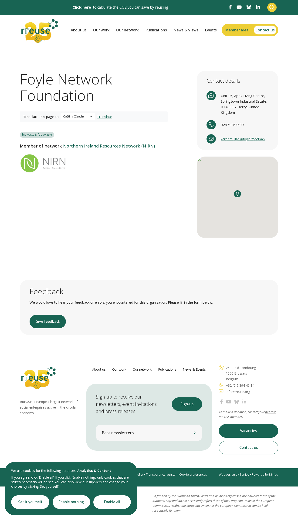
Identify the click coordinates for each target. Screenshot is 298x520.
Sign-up (186, 404)
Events (211, 30)
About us (79, 30)
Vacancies (248, 430)
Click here (81, 7)
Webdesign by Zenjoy (234, 474)
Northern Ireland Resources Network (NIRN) (109, 146)
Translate (104, 116)
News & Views (185, 30)
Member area (236, 30)
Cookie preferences (193, 474)
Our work (101, 30)
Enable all (112, 502)
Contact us (265, 30)
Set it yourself (30, 502)
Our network (127, 30)
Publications (156, 30)
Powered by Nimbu (265, 474)
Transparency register (161, 474)
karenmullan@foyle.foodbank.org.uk (244, 139)
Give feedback (48, 321)
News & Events (194, 369)
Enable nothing (71, 502)
